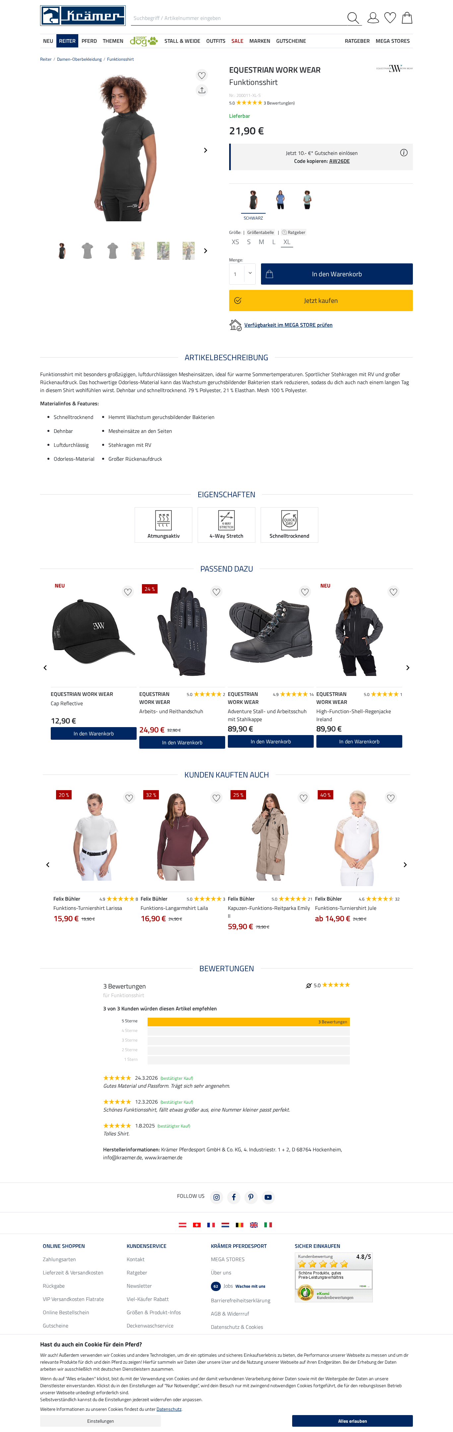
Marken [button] (259, 41)
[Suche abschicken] (354, 18)
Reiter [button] (67, 41)
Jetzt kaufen (321, 300)
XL (287, 242)
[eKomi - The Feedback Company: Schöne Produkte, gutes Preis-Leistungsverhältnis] (334, 1277)
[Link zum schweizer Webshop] (198, 1224)
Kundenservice (146, 1246)
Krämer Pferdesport (239, 1246)
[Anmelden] (373, 17)
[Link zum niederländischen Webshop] (227, 1224)
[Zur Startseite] (83, 15)
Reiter (46, 59)
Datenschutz (169, 1408)
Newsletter (139, 1286)
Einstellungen (100, 1420)
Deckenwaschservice (150, 1326)
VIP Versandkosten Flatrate (73, 1299)
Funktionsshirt (120, 59)
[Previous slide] (45, 150)
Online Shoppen (64, 1246)
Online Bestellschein (66, 1312)
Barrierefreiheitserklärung (240, 1300)
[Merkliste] (390, 17)
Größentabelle (260, 232)
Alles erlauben (352, 1420)
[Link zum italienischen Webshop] (269, 1224)
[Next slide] (205, 150)
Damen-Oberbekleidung (79, 59)
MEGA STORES (393, 41)
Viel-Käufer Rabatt (148, 1299)
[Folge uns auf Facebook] (233, 1197)
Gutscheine (55, 1326)
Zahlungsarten (59, 1259)
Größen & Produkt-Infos (154, 1312)
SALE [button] (237, 41)
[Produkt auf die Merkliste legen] (202, 75)
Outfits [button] (216, 41)
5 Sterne (130, 1021)
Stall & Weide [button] (182, 41)
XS (235, 242)
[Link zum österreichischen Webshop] (184, 1224)
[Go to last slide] (45, 668)
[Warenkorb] (407, 17)
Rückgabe (54, 1286)
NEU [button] (48, 41)
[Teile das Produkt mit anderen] (202, 90)
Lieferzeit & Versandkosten (73, 1272)
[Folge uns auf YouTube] (268, 1197)
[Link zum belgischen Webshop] (241, 1224)
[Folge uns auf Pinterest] (251, 1197)
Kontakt (136, 1259)
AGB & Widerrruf (230, 1314)
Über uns (221, 1272)
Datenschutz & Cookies (237, 1327)
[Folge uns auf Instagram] (216, 1197)
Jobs (239, 1286)
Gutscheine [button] (291, 41)
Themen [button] (113, 41)
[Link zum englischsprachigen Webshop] (255, 1224)
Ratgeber (297, 232)
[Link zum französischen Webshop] (212, 1224)
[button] (144, 40)
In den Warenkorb (182, 742)
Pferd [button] (89, 41)
